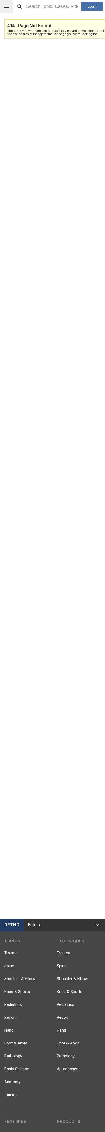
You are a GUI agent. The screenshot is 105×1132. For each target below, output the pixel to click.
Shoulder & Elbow (19, 978)
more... (11, 1094)
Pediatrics (13, 1004)
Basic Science (16, 1069)
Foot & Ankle (15, 1043)
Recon (10, 1017)
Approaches (67, 1069)
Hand (8, 1030)
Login (92, 6)
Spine (9, 965)
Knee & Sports (17, 991)
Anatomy (12, 1081)
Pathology (13, 1056)
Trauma (11, 953)
